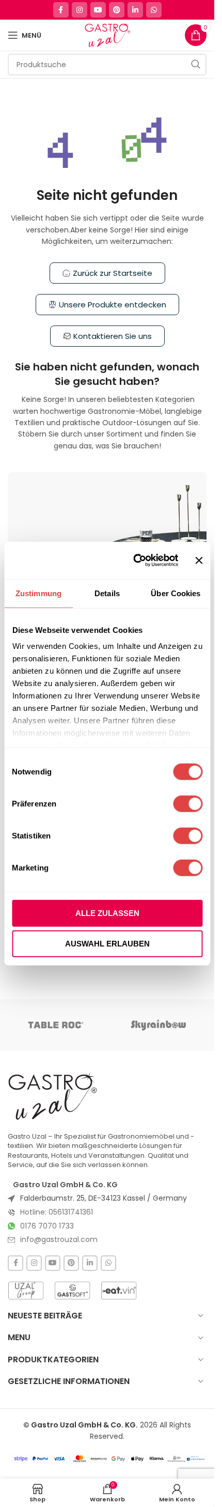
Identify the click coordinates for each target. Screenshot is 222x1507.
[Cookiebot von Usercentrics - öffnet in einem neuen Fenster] (135, 560)
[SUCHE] (196, 64)
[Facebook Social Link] (61, 10)
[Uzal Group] (26, 1290)
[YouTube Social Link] (98, 10)
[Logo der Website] (107, 34)
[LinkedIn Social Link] (135, 10)
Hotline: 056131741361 (56, 1212)
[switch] (187, 803)
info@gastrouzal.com (59, 1239)
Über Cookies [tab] (175, 592)
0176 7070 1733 (47, 1226)
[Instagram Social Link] (79, 10)
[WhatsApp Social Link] (154, 10)
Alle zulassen (107, 912)
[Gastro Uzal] (53, 1096)
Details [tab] (107, 592)
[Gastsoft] (72, 1290)
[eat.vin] (119, 1290)
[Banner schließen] (198, 560)
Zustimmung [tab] (38, 592)
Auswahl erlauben (107, 943)
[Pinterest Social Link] (116, 10)
